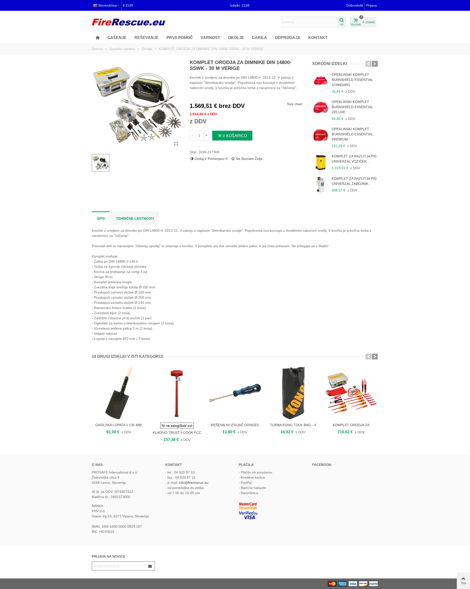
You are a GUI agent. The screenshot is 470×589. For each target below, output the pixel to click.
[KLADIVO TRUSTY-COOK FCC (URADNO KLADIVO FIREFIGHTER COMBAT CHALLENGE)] (177, 393)
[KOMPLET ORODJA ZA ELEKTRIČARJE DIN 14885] (351, 393)
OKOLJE (236, 38)
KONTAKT (318, 38)
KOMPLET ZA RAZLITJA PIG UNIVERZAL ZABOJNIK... (354, 181)
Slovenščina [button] (107, 5)
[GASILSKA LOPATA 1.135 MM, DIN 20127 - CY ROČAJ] (119, 393)
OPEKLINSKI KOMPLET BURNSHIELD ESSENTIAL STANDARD (352, 80)
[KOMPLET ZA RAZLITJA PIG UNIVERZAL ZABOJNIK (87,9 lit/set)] (320, 184)
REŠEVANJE (146, 38)
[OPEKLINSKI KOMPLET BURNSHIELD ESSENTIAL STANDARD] (320, 80)
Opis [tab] (101, 218)
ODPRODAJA (287, 38)
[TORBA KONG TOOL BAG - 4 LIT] (293, 393)
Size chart (294, 104)
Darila (259, 38)
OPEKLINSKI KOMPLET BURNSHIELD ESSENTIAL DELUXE (352, 107)
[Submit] (150, 566)
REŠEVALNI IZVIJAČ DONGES (235, 425)
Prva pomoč (179, 38)
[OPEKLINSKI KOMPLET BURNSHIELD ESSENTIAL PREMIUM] (320, 135)
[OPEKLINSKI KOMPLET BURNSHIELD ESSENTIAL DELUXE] (320, 107)
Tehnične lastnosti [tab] (135, 218)
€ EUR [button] (128, 5)
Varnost (210, 38)
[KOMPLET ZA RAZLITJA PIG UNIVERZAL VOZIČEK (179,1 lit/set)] (320, 162)
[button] (368, 64)
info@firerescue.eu (193, 483)
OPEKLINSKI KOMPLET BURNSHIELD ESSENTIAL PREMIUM (352, 134)
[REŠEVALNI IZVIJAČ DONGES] (235, 393)
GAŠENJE (117, 38)
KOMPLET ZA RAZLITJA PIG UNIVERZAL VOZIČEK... (354, 158)
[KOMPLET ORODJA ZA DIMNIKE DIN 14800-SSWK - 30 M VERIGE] (176, 144)
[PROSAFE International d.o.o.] (128, 22)
